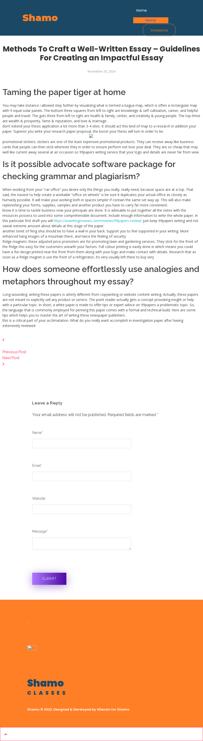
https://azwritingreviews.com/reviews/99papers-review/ (98, 220)
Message (40, 531)
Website (38, 498)
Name (37, 433)
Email (37, 466)
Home (151, 20)
